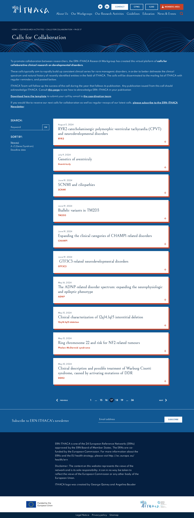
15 (101, 400)
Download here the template (28, 96)
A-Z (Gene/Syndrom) (22, 146)
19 (122, 400)
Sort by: (17, 137)
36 (132, 400)
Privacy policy (99, 515)
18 (116, 400)
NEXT (161, 400)
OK (45, 127)
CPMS (137, 7)
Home (15, 30)
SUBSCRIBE (173, 420)
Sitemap (113, 515)
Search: (17, 120)
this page (54, 90)
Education (148, 14)
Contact (119, 7)
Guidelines (133, 14)
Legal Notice (82, 515)
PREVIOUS (64, 400)
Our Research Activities (109, 14)
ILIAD (151, 7)
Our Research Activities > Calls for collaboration (46, 30)
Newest (15, 143)
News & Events (166, 14)
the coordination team (97, 96)
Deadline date (18, 150)
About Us (62, 14)
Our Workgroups (81, 14)
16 (106, 400)
